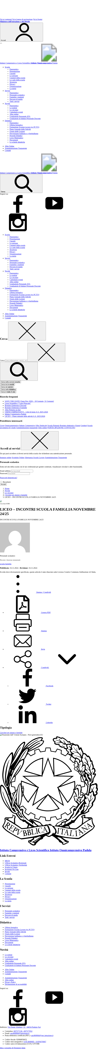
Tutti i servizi (14, 101)
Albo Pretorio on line (13, 410)
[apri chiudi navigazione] (1, 43)
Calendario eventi (16, 112)
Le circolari (14, 110)
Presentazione (15, 71)
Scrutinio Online (18, 458)
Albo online (14, 114)
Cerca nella (8, 389)
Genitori (84, 426)
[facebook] (18, 212)
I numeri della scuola (17, 78)
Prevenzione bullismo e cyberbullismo (24, 134)
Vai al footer (37, 19)
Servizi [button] (7, 91)
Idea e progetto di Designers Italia (12, 1048)
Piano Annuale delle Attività (20, 129)
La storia (13, 89)
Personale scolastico (17, 95)
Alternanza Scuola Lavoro (34, 458)
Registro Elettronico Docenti (15, 406)
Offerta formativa (16, 125)
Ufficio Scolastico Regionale (15, 863)
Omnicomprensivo (12, 426)
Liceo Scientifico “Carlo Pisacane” (18, 403)
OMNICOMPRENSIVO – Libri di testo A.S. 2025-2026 (26, 412)
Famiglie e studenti (17, 97)
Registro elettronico (67, 426)
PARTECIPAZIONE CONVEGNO (61, 428)
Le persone (14, 76)
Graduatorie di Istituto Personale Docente (25, 119)
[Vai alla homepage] (49, 61)
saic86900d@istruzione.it (19, 1033)
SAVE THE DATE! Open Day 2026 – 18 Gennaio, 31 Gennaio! (29, 401)
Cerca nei (7, 387)
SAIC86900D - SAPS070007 (35, 1042)
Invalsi (7, 871)
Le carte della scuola (17, 80)
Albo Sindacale (41, 426)
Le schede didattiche (17, 142)
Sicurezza (13, 82)
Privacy (12, 84)
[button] (45, 668)
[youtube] (54, 212)
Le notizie (13, 108)
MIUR (7, 861)
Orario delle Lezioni (17, 131)
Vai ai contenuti (6, 19)
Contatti (8, 150)
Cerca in (8, 392)
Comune (8, 874)
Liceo (2, 426)
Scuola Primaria (53, 426)
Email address (5, 471)
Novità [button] (7, 104)
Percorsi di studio (16, 99)
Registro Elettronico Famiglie (16, 408)
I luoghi (12, 74)
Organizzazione (15, 86)
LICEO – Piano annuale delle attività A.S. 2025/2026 (25, 416)
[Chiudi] (27, 331)
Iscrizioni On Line (12, 869)
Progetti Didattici (16, 136)
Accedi (3, 484)
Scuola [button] (7, 67)
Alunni (77, 426)
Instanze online (5, 458)
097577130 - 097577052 (23, 1031)
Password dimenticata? (8, 478)
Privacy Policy (10, 982)
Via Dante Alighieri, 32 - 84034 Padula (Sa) (24, 1027)
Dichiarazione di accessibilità (16, 984)
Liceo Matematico (16, 138)
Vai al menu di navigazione (22, 19)
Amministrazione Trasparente (16, 148)
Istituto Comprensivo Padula (15, 414)
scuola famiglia (5, 564)
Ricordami (7, 482)
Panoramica (14, 69)
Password (3, 473)
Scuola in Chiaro (11, 867)
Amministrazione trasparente (27, 428)
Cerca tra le (7, 384)
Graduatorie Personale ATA (20, 116)
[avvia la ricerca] (19, 371)
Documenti (14, 140)
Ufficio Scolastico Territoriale (16, 865)
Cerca (2, 360)
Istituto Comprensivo (27, 426)
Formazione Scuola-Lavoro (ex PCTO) (24, 127)
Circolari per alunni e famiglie (11, 733)
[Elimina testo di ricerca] (46, 352)
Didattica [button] (8, 121)
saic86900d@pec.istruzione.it (42, 1035)
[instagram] (18, 231)
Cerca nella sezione (10, 382)
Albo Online (9, 146)
